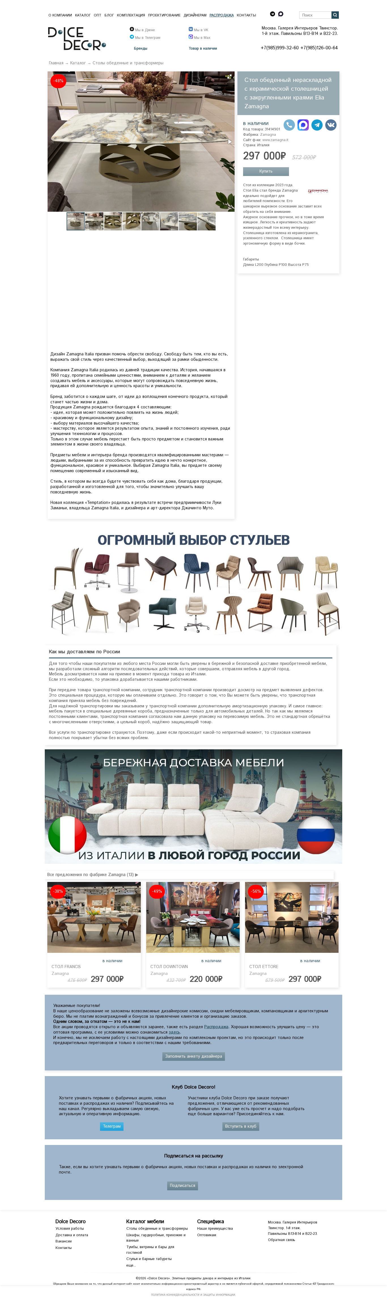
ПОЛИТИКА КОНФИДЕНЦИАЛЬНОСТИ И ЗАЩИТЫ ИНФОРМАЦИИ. (193, 1295)
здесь (174, 1032)
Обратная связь (281, 1240)
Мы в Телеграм (147, 38)
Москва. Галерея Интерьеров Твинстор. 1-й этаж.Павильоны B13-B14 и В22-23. (293, 1228)
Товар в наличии (203, 48)
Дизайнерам (195, 15)
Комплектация (131, 15)
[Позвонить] (289, 129)
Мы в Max (201, 38)
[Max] (303, 129)
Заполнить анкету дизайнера (193, 1056)
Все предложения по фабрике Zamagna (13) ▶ (92, 875)
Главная (56, 63)
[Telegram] (317, 129)
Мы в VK (200, 30)
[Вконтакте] (331, 129)
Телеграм (112, 1126)
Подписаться (182, 1186)
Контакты (246, 15)
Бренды (140, 48)
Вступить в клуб (240, 1126)
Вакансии (64, 1241)
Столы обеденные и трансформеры (128, 63)
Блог (109, 15)
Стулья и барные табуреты (149, 1259)
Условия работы (70, 1228)
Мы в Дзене (144, 30)
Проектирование (164, 15)
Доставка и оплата (72, 1235)
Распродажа (222, 15)
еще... (131, 1265)
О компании (60, 15)
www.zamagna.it (275, 140)
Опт (97, 15)
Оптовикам (206, 1235)
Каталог (83, 15)
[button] (229, 76)
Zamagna (268, 134)
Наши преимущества (215, 1228)
